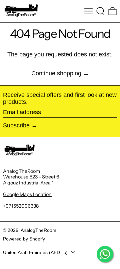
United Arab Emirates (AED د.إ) (36, 252)
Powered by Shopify (24, 238)
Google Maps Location (27, 194)
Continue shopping (56, 73)
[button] (100, 11)
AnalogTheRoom (38, 230)
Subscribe (16, 125)
